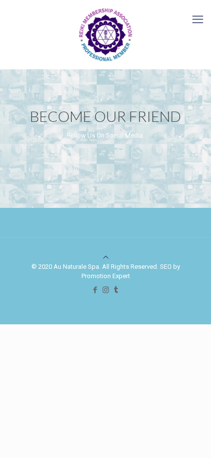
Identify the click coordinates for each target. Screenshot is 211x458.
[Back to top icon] (106, 257)
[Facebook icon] (95, 290)
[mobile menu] (197, 19)
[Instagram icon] (105, 290)
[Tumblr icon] (116, 290)
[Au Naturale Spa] (105, 34)
